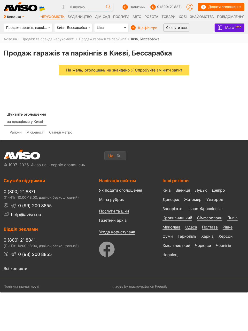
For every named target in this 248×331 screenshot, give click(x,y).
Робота (151, 16)
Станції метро (60, 132)
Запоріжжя (173, 209)
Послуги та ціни (114, 211)
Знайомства (202, 16)
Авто (136, 16)
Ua (110, 155)
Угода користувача (117, 231)
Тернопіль (187, 236)
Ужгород (214, 199)
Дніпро (218, 190)
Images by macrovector (130, 286)
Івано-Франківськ (205, 209)
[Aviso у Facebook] (121, 248)
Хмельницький (176, 245)
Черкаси (203, 245)
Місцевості (35, 132)
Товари (168, 16)
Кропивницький (177, 218)
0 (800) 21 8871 (169, 7)
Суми (168, 236)
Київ (167, 190)
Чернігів (223, 245)
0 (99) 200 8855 (35, 205)
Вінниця (183, 190)
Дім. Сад (102, 16)
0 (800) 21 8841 (20, 240)
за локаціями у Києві (25, 121)
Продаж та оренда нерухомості (48, 39)
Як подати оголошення (120, 190)
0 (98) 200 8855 (35, 254)
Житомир (193, 199)
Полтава (210, 227)
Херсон (225, 236)
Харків (207, 236)
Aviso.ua (10, 39)
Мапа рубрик (111, 199)
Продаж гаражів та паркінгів (102, 39)
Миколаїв (171, 227)
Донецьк (171, 199)
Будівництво (80, 16)
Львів (232, 218)
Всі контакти (15, 268)
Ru (119, 155)
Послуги (121, 16)
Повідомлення (230, 16)
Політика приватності (21, 286)
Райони (16, 132)
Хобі (183, 16)
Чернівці (170, 255)
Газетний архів (113, 220)
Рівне (227, 227)
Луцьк (201, 190)
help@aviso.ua (26, 214)
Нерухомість (52, 16)
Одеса (191, 227)
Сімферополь (209, 218)
